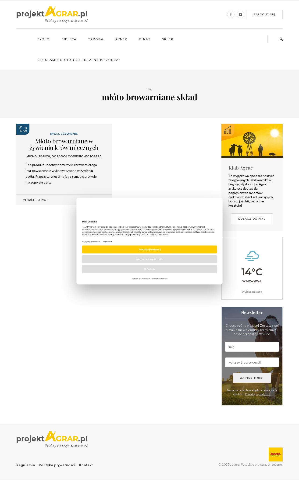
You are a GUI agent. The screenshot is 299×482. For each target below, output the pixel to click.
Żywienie (70, 133)
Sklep (168, 39)
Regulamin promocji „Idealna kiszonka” (78, 60)
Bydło (43, 39)
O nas (144, 39)
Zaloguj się (264, 14)
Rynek (121, 39)
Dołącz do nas (252, 218)
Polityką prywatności (258, 394)
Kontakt (86, 465)
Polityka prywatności (57, 465)
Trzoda (96, 39)
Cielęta (69, 39)
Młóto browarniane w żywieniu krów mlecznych (64, 144)
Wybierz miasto (252, 291)
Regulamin (25, 465)
